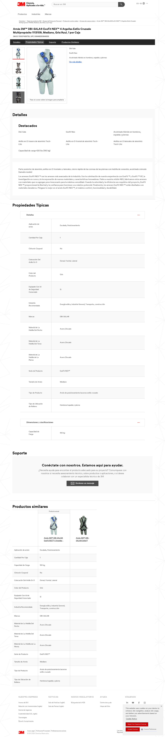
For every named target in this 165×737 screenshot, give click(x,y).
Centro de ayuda (105, 702)
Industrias (36, 14)
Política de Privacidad (43, 731)
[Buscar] (121, 4)
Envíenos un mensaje (85, 483)
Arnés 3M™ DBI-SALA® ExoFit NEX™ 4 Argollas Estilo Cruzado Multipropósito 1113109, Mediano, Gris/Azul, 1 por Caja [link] (53, 539)
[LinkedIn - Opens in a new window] (127, 703)
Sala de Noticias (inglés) (56, 702)
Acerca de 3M (23, 702)
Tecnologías (22, 717)
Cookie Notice (131, 719)
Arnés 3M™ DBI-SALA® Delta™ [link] (82, 539)
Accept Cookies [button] (133, 729)
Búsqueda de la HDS (78, 702)
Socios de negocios (25, 710)
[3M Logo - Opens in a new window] (31, 4)
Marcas (48, 14)
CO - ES (139, 3)
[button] (149, 729)
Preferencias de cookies (58, 731)
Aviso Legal (31, 731)
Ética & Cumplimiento (25, 721)
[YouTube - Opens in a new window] (133, 703)
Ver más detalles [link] (75, 62)
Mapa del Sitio (105, 706)
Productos (22, 14)
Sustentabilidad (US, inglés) (27, 714)
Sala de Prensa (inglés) (56, 706)
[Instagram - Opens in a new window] (145, 703)
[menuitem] (16, 42)
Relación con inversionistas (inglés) (30, 706)
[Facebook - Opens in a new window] (139, 703)
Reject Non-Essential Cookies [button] (137, 724)
